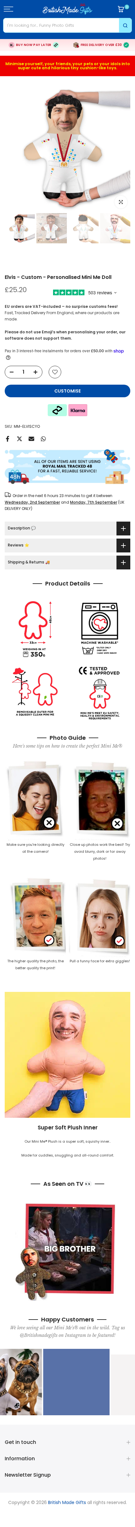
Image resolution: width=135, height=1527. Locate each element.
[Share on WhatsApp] (43, 439)
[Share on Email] (31, 439)
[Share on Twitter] (19, 439)
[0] (121, 9)
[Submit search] (125, 25)
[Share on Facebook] (7, 439)
